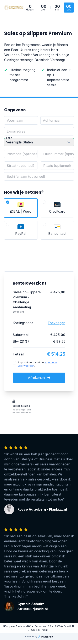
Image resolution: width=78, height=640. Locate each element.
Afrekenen (37, 378)
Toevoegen (56, 323)
